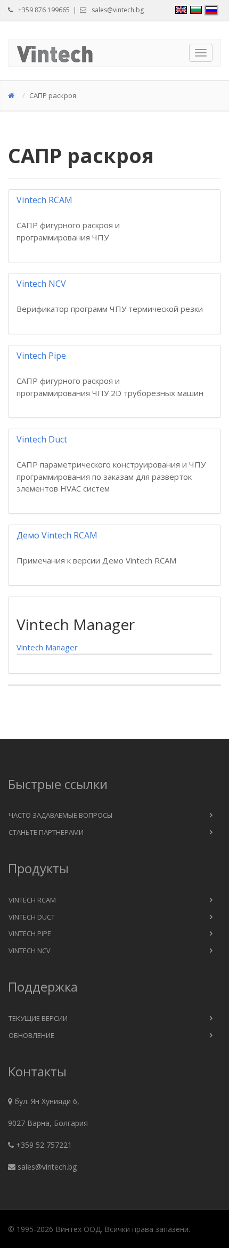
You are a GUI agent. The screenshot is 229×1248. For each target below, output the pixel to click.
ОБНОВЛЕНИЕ (31, 1035)
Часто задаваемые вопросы (60, 815)
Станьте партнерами (46, 832)
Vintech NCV (30, 950)
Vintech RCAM (32, 900)
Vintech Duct (32, 917)
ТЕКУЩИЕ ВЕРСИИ (38, 1018)
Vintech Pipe (30, 933)
